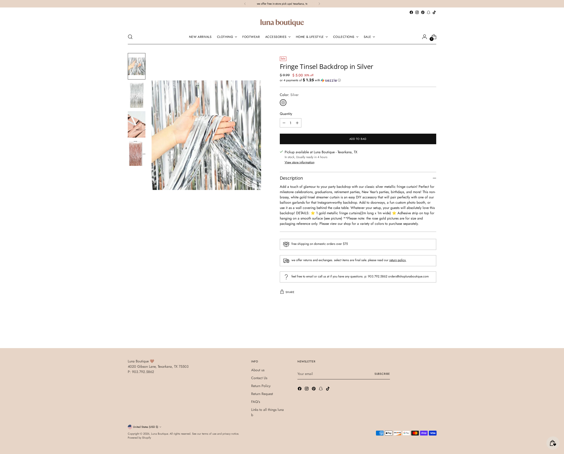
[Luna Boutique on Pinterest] (423, 12)
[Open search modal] (130, 36)
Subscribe (382, 374)
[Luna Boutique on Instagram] (417, 12)
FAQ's (255, 401)
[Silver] (283, 102)
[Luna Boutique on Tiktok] (434, 12)
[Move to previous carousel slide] (422, 333)
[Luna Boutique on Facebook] (411, 12)
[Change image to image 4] (136, 153)
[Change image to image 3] (136, 124)
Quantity (286, 113)
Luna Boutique (159, 434)
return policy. (397, 260)
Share (290, 292)
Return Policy (261, 385)
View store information (299, 162)
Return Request (262, 393)
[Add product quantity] (297, 122)
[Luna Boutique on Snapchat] (428, 12)
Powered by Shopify (139, 438)
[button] (358, 80)
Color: (289, 94)
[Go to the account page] (424, 36)
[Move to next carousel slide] (432, 333)
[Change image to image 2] (136, 95)
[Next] (319, 3)
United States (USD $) (145, 427)
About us (257, 370)
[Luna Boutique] (282, 22)
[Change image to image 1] (136, 66)
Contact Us (259, 377)
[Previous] (245, 3)
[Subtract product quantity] (284, 122)
